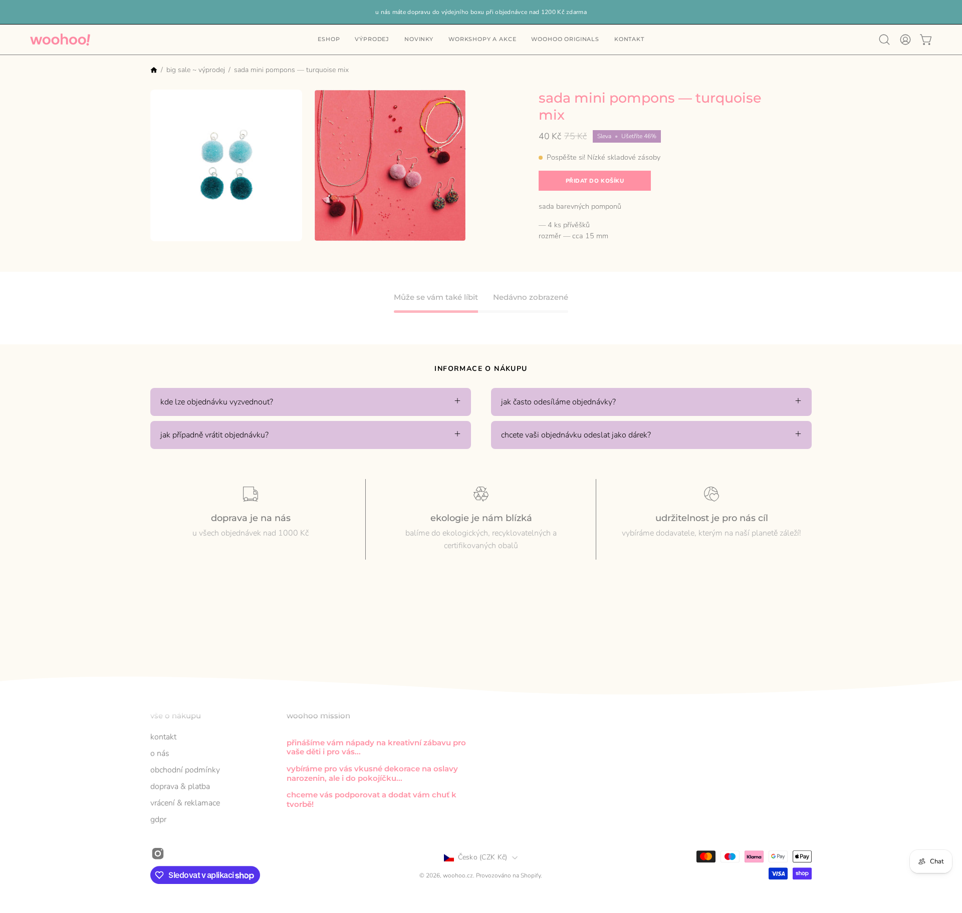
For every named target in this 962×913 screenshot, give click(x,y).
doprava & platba (180, 786)
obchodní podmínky (185, 769)
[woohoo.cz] (60, 40)
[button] (629, 40)
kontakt (163, 736)
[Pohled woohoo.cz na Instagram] (157, 853)
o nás (159, 753)
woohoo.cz (458, 876)
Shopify (531, 876)
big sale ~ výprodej (195, 70)
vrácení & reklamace (185, 802)
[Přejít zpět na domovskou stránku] (153, 71)
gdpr (158, 819)
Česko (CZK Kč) (483, 857)
